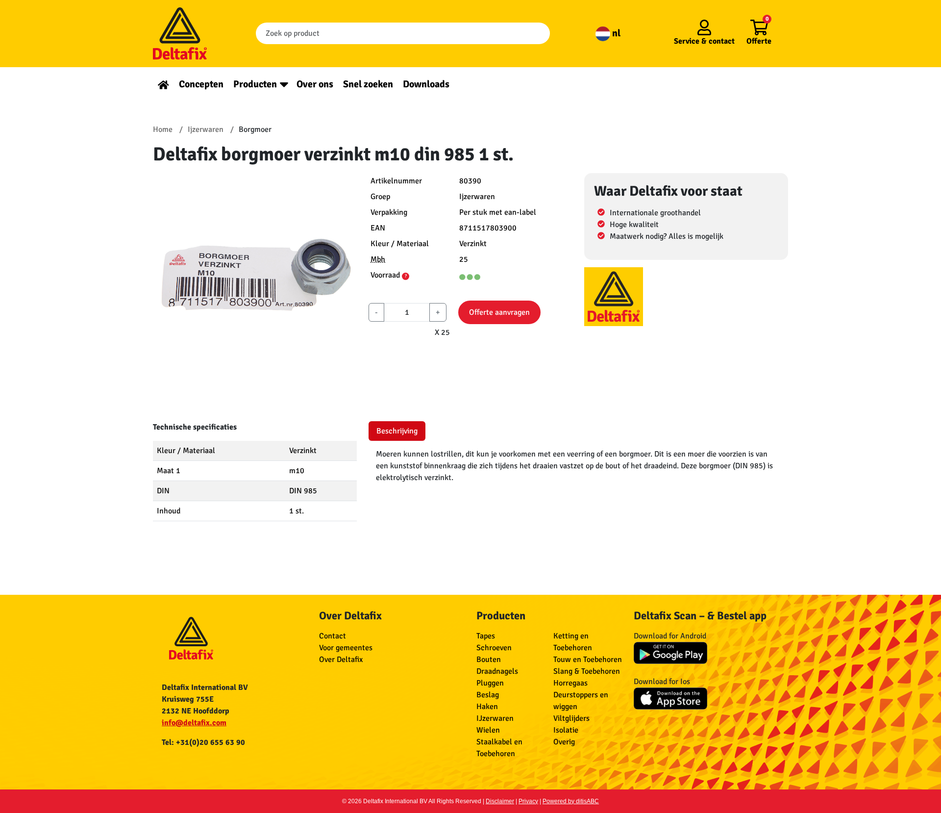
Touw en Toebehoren (587, 659)
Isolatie (565, 730)
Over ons (315, 84)
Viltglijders (571, 718)
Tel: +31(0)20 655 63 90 (203, 742)
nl (615, 33)
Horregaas (570, 683)
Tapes (485, 636)
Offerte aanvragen (499, 312)
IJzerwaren (495, 718)
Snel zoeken (368, 84)
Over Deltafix (341, 659)
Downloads (426, 84)
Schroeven (494, 648)
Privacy (528, 801)
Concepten (201, 84)
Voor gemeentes (345, 648)
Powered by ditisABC (571, 801)
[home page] (163, 84)
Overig (564, 742)
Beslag (487, 695)
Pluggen (490, 683)
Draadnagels (497, 671)
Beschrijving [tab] (397, 431)
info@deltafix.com (194, 723)
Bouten (488, 659)
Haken (487, 706)
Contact (332, 636)
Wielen (488, 730)
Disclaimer (500, 801)
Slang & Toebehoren (586, 671)
